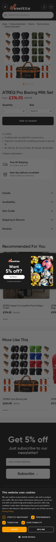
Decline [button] (41, 529)
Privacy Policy (7, 511)
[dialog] (28, 515)
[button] (28, 537)
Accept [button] (14, 529)
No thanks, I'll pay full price (14, 281)
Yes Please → (14, 277)
